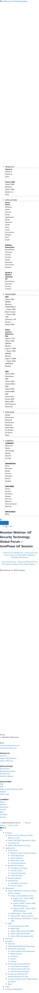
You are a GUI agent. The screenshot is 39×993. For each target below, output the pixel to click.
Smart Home (5, 768)
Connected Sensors (9, 233)
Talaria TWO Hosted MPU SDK (10, 391)
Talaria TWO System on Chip (9, 192)
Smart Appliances (9, 215)
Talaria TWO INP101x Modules (9, 302)
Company (9, 941)
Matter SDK (9, 401)
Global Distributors (9, 416)
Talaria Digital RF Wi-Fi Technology (21, 946)
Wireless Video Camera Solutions (23, 853)
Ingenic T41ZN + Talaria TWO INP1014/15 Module (10, 362)
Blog (7, 514)
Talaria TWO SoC (6, 760)
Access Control (8, 255)
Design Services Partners (8, 499)
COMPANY (9, 441)
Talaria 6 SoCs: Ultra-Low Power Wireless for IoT (20, 836)
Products (8, 833)
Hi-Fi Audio (7, 238)
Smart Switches (8, 220)
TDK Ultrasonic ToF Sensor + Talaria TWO (10, 321)
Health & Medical (6, 776)
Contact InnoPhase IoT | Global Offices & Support (23, 980)
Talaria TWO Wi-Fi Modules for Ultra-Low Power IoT (22, 841)
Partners (3, 804)
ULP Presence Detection (10, 405)
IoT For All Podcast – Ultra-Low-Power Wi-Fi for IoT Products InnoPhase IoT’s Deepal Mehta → (19, 563)
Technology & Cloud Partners (19, 964)
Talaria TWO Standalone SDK (9, 376)
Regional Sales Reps (9, 426)
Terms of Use (13, 825)
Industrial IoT (5, 773)
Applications (10, 848)
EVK (1, 786)
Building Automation (8, 771)
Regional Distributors (9, 421)
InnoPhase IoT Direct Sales (9, 432)
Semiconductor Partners (11, 505)
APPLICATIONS (11, 200)
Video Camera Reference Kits (11, 789)
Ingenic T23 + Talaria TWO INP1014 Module (10, 342)
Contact (8, 458)
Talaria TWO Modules (9, 185)
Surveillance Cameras (10, 250)
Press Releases (8, 467)
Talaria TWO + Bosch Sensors (22, 916)
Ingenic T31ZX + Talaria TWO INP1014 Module (10, 352)
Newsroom (4, 807)
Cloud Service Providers (8, 491)
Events (7, 478)
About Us (8, 445)
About (2, 802)
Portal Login (4, 794)
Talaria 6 (3, 755)
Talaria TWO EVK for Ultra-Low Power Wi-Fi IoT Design (22, 892)
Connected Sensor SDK (9, 397)
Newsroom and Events (16, 948)
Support (3, 791)
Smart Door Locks (7, 227)
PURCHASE (9, 412)
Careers (8, 455)
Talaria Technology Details (9, 450)
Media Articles (8, 472)
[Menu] (4, 523)
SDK (1, 784)
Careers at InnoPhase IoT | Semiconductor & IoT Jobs (18, 975)
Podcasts (8, 476)
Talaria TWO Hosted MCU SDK (10, 384)
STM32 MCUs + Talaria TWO (10, 308)
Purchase (3, 814)
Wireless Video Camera (8, 209)
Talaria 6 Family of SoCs (8, 174)
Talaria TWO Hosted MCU (20, 933)
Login (10, 526)
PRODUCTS (9, 167)
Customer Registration (14, 989)
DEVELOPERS (10, 294)
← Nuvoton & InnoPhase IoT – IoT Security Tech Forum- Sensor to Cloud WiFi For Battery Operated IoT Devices (19, 554)
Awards (8, 481)
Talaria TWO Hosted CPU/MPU (22, 931)
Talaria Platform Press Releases (23, 951)
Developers (9, 888)
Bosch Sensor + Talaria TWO (10, 313)
